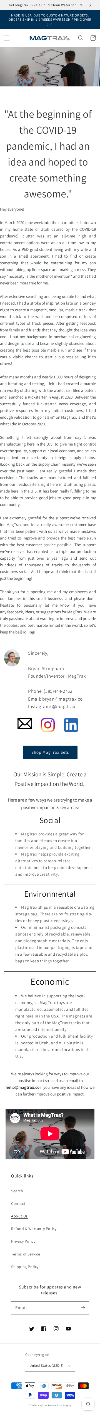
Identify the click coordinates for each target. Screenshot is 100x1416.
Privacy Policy (23, 1241)
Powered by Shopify (60, 1405)
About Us (19, 1216)
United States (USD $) (46, 1365)
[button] (7, 38)
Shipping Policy (25, 1266)
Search (17, 1190)
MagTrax (42, 1405)
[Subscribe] (83, 1308)
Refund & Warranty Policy (33, 1228)
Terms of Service (25, 1254)
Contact (18, 1203)
